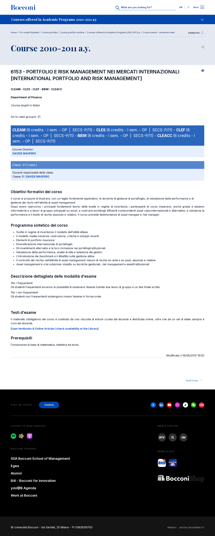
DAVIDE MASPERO (24, 153)
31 (38, 116)
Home (14, 32)
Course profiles (50, 32)
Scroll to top (192, 380)
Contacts (49, 405)
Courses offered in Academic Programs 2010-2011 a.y (113, 32)
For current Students (29, 32)
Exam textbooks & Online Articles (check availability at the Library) (55, 328)
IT (189, 7)
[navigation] (107, 19)
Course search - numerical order (159, 32)
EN (180, 7)
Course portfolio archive (72, 32)
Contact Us (194, 33)
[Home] (23, 7)
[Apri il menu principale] (202, 7)
